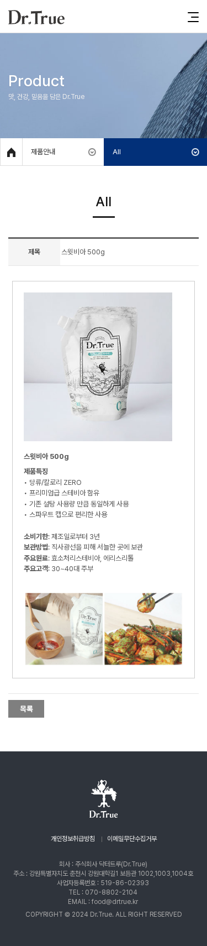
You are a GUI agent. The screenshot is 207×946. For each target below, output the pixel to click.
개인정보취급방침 (73, 839)
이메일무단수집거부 (132, 839)
